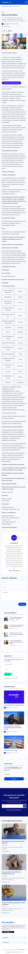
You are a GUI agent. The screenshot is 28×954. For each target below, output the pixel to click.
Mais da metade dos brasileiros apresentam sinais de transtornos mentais (13, 727)
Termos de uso (9, 952)
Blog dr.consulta (5, 6)
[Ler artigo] (6, 619)
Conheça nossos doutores (14, 570)
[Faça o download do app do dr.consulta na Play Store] (5, 932)
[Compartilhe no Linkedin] (11, 31)
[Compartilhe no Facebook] (2, 31)
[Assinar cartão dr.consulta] (11, 82)
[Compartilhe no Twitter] (4, 31)
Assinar (8, 674)
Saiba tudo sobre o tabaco (11, 750)
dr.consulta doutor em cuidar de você (14, 705)
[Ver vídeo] (14, 696)
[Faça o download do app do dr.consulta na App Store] (11, 932)
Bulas (10, 6)
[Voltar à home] (8, 922)
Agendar (14, 778)
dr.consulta (6, 23)
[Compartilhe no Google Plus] (8, 31)
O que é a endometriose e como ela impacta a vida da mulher (16, 642)
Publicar (22, 604)
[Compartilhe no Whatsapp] (6, 31)
